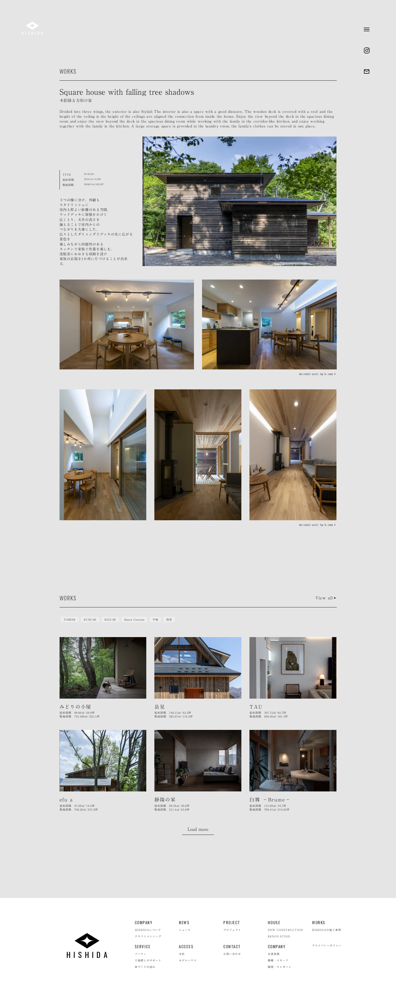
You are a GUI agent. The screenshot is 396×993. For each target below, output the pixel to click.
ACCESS (186, 946)
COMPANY (143, 922)
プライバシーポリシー (327, 945)
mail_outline (366, 71)
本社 (182, 954)
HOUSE (274, 922)
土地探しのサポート (148, 960)
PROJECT (231, 922)
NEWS (184, 922)
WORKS (318, 922)
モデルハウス (188, 960)
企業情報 (274, 954)
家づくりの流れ (145, 967)
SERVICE (143, 946)
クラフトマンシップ (148, 936)
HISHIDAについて (148, 930)
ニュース (185, 930)
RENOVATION (279, 936)
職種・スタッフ (278, 960)
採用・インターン (279, 967)
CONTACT (232, 946)
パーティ (141, 954)
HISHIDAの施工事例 (326, 930)
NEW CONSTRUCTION (285, 930)
